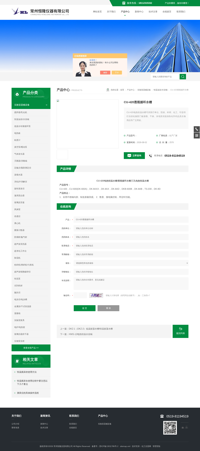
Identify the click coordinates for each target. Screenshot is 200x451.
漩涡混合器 (19, 195)
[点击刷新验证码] (96, 295)
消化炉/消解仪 (20, 181)
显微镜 (17, 313)
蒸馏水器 (18, 175)
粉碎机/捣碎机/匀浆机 (24, 265)
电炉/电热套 (19, 327)
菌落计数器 (19, 230)
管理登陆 (156, 446)
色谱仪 (17, 216)
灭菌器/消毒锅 (20, 161)
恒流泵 (17, 278)
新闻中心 (139, 11)
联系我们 (181, 11)
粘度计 (17, 140)
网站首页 (97, 11)
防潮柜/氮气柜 (20, 237)
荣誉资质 (15, 428)
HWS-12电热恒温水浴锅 (80, 334)
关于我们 (111, 11)
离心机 (17, 223)
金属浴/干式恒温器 (22, 306)
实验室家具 (19, 320)
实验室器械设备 (144, 90)
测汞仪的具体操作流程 (28, 393)
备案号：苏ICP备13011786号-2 (105, 446)
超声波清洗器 (20, 244)
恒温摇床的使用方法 (27, 372)
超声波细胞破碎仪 (22, 272)
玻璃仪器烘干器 (21, 334)
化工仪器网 (146, 446)
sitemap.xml (125, 446)
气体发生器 (19, 154)
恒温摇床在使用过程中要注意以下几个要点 (32, 382)
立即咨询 (137, 155)
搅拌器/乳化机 (20, 112)
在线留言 (167, 11)
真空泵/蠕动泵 (20, 147)
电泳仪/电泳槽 (20, 299)
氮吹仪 (17, 292)
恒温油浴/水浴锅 (160, 90)
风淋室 (17, 209)
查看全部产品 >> (31, 348)
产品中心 (125, 11)
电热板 (17, 133)
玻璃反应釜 (19, 202)
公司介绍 (15, 424)
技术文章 (153, 11)
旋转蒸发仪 (19, 188)
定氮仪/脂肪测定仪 (22, 168)
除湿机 (17, 258)
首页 (122, 90)
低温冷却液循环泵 (22, 126)
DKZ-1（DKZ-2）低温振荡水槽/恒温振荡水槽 (91, 329)
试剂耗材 (18, 285)
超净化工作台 (20, 251)
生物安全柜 (19, 341)
